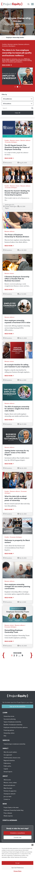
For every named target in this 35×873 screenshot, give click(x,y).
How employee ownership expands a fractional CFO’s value (17, 321)
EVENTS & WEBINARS (10, 820)
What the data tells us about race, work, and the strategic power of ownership (16, 498)
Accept (17, 863)
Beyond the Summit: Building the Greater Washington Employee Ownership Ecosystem (17, 193)
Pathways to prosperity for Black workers (17, 541)
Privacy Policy (17, 871)
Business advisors (25, 140)
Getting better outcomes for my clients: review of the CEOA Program (17, 452)
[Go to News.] (4, 37)
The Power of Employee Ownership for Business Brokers (17, 235)
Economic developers (11, 142)
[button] (32, 845)
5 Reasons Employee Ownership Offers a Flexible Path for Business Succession (17, 278)
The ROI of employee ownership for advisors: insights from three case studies (17, 408)
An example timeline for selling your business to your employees (17, 365)
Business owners (15, 140)
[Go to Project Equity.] (2, 37)
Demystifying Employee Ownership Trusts (14, 631)
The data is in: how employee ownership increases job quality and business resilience (16, 52)
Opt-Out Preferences (17, 867)
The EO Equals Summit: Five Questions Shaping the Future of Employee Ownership (17, 147)
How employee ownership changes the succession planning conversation (17, 586)
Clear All (17, 113)
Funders (7, 140)
